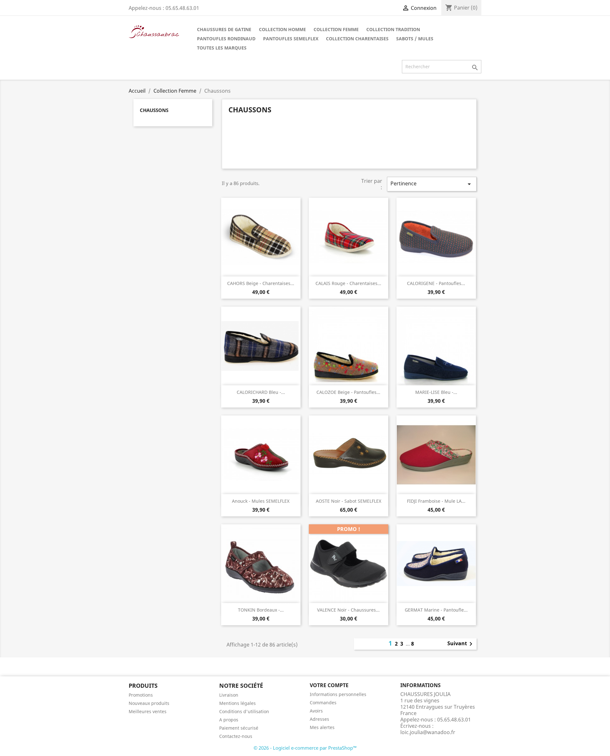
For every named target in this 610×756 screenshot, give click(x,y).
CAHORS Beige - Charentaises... (260, 283)
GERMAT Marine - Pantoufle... (436, 610)
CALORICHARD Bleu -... (261, 392)
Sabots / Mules (414, 39)
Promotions (141, 695)
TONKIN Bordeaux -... (261, 610)
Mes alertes (322, 727)
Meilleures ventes (147, 711)
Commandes (323, 703)
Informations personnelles (338, 694)
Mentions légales (237, 703)
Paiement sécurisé (238, 728)
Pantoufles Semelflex (290, 39)
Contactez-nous (235, 736)
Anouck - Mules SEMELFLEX (260, 501)
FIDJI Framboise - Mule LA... (436, 501)
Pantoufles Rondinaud (226, 39)
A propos (228, 720)
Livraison (228, 695)
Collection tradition (393, 29)
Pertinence (431, 184)
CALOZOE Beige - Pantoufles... (348, 392)
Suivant (461, 644)
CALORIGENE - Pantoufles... (436, 283)
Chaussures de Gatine (224, 29)
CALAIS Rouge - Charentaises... (348, 283)
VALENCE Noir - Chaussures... (348, 610)
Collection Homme (282, 29)
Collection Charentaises (357, 39)
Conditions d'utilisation (244, 711)
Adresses (319, 719)
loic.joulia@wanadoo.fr (427, 732)
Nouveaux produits (149, 703)
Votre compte (329, 685)
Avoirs (316, 711)
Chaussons (154, 110)
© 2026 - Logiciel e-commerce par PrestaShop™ (305, 748)
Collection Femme (336, 29)
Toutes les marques (222, 48)
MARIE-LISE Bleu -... (436, 392)
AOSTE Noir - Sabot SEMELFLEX (348, 501)
